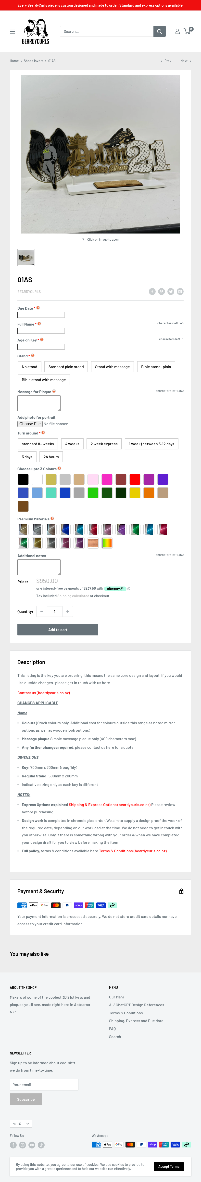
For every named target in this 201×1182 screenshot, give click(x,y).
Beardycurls (29, 292)
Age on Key (28, 340)
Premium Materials (33, 518)
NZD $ (17, 1124)
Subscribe (26, 1099)
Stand (22, 355)
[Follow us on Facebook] (13, 1145)
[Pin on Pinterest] (161, 291)
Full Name (27, 324)
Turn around (27, 433)
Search (115, 1036)
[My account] (177, 31)
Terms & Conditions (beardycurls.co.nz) (133, 850)
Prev (167, 61)
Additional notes (31, 555)
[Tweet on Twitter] (170, 291)
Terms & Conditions (126, 1012)
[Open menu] (12, 32)
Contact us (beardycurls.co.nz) (43, 692)
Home (14, 61)
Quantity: (25, 611)
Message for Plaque (34, 391)
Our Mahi (116, 997)
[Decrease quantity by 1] (42, 611)
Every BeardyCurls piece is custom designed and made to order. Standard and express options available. (100, 5)
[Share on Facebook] (152, 291)
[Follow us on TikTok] (41, 1145)
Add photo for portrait (36, 417)
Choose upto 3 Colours (37, 468)
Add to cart (57, 629)
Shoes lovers (33, 61)
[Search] (159, 31)
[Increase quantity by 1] (68, 611)
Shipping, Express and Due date (136, 1020)
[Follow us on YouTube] (31, 1145)
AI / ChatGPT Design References (136, 1004)
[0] (187, 31)
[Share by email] (180, 291)
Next (184, 61)
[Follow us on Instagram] (22, 1145)
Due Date (25, 308)
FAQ (112, 1028)
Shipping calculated (73, 596)
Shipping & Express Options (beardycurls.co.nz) (110, 804)
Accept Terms (168, 1166)
